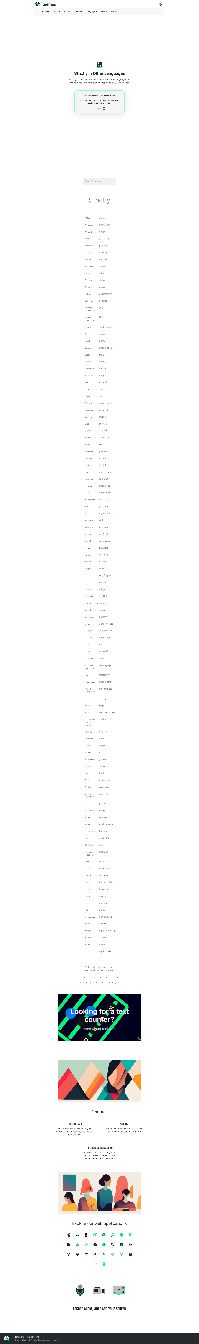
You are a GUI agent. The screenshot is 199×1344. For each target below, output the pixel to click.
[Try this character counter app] (99, 1018)
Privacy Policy (104, 103)
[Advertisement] (99, 36)
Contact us (54, 1340)
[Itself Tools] (99, 1298)
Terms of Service (22, 1337)
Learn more (109, 95)
